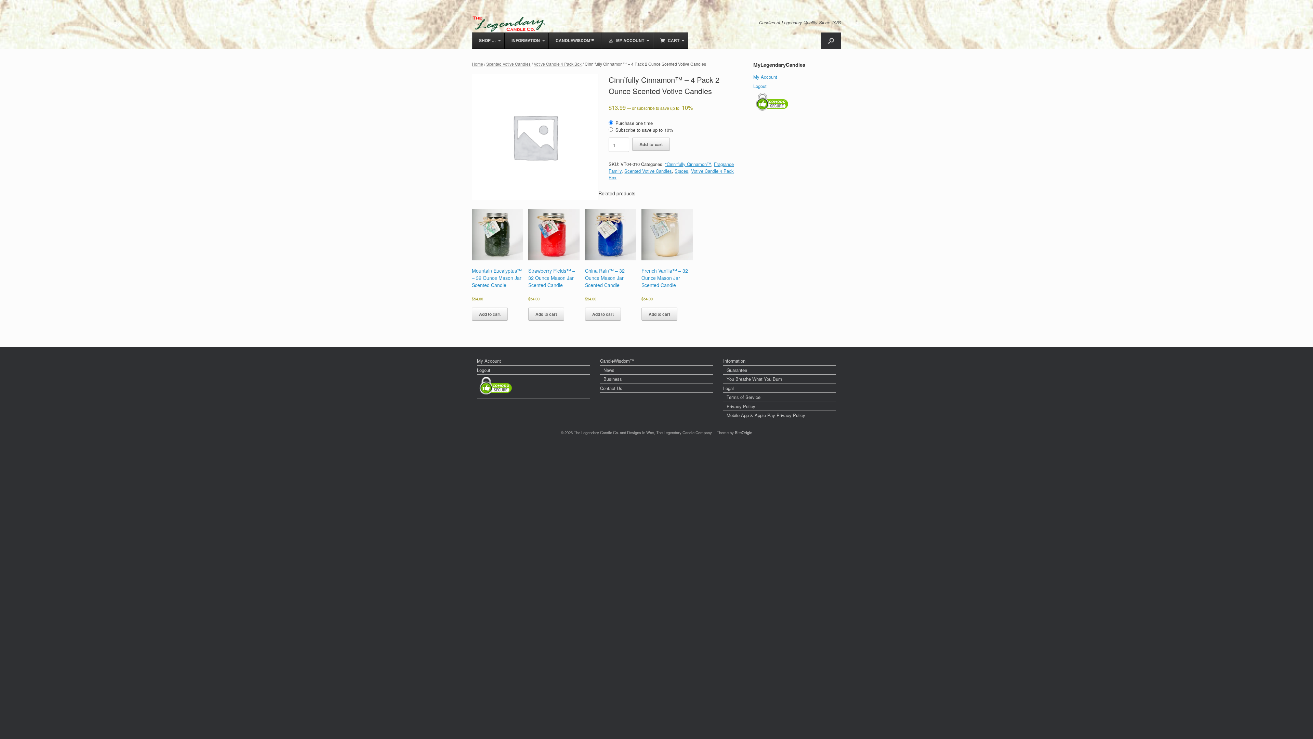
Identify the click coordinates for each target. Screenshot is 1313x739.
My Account (765, 77)
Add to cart (651, 144)
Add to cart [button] (490, 314)
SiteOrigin (743, 432)
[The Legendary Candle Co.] (510, 24)
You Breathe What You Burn (754, 379)
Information (734, 361)
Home (477, 64)
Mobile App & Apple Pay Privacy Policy (766, 415)
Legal (728, 388)
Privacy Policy (741, 406)
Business (613, 379)
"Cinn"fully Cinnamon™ (688, 164)
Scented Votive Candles (508, 64)
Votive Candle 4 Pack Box (558, 64)
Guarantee (737, 370)
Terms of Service (743, 397)
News (609, 370)
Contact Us (611, 388)
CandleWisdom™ (617, 361)
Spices (681, 171)
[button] (831, 41)
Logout (760, 86)
